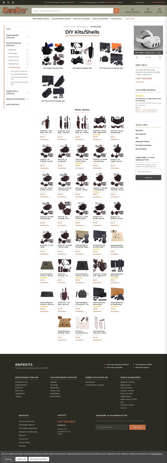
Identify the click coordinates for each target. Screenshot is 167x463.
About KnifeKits (141, 149)
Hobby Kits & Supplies (81, 19)
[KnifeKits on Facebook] (3, 2)
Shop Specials (116, 19)
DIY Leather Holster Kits (19, 71)
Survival (123, 408)
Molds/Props (13, 64)
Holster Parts (13, 57)
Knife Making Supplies (41, 19)
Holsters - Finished (127, 391)
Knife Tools (19, 391)
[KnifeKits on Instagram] (8, 2)
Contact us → (141, 82)
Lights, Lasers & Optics (129, 399)
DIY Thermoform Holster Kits (19, 78)
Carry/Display (20, 393)
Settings (8, 459)
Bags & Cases (126, 385)
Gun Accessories (126, 388)
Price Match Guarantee (143, 145)
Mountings (12, 53)
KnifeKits (24, 364)
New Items (139, 130)
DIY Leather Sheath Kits (19, 74)
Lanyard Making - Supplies (94, 385)
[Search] (116, 10)
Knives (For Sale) (127, 393)
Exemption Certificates (28, 432)
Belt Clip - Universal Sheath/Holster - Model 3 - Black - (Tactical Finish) (147, 111)
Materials (12, 50)
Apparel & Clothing (127, 382)
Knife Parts (19, 388)
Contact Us (23, 439)
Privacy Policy (24, 442)
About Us (22, 435)
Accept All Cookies (38, 459)
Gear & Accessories (100, 19)
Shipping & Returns (143, 141)
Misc (122, 402)
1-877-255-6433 (144, 78)
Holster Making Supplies (61, 19)
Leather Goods (126, 396)
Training (18, 396)
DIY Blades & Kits (21, 382)
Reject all (21, 459)
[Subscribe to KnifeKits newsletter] (13, 2)
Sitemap (22, 446)
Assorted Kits (90, 382)
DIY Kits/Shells (14, 67)
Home (8, 29)
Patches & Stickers (127, 405)
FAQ (137, 138)
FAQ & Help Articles (26, 421)
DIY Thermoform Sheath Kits (19, 83)
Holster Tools (13, 60)
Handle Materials (21, 385)
